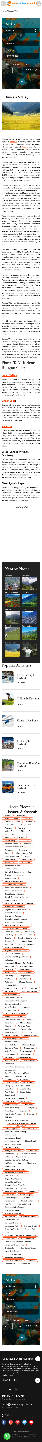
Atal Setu (8, 1163)
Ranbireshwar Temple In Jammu (17, 925)
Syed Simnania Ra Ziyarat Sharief (17, 1120)
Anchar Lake (9, 973)
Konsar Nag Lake (11, 1129)
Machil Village (25, 1023)
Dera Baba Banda (11, 1223)
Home (4, 11)
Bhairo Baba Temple (28, 1217)
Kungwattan (28, 1105)
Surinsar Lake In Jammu (14, 900)
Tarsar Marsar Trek (12, 856)
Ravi (30, 935)
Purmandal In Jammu (13, 913)
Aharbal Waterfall (11, 1105)
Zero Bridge (9, 976)
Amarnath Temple (11, 844)
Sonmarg (20, 875)
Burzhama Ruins (11, 995)
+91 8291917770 (13, 1396)
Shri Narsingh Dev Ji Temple (15, 1188)
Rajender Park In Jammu (14, 922)
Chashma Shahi (27, 831)
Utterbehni (32, 1191)
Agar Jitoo (8, 1204)
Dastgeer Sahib (25, 976)
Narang (7, 1086)
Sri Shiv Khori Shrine (12, 1220)
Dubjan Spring (25, 1092)
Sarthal (7, 1157)
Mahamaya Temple (12, 932)
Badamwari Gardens (29, 991)
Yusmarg (24, 834)
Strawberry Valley (11, 1048)
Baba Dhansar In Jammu (14, 894)
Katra (27, 856)
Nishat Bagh (9, 960)
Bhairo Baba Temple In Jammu (16, 888)
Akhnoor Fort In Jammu (14, 907)
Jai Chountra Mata (12, 1210)
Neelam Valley (10, 859)
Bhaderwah (23, 850)
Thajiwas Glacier (24, 1057)
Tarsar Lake (9, 1101)
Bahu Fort (8, 938)
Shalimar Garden (11, 818)
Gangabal (8, 1057)
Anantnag (20, 837)
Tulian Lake (32, 1151)
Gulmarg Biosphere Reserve (15, 1039)
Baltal (7, 853)
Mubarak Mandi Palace (13, 947)
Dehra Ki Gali (30, 1229)
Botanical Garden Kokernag (15, 1132)
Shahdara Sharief (30, 1226)
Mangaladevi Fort (11, 1226)
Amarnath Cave (22, 1076)
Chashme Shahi (26, 966)
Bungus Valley (13, 11)
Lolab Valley (26, 1007)
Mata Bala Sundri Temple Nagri (16, 1160)
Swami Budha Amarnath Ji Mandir (18, 1242)
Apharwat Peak (24, 1026)
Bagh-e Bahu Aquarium (13, 1179)
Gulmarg (8, 875)
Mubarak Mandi (11, 869)
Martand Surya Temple (13, 1144)
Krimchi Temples (11, 1198)
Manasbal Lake (10, 1070)
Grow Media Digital (27, 1436)
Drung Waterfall (10, 1045)
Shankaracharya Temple (14, 988)
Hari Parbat (9, 969)
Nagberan (23, 1111)
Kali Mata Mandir (24, 1204)
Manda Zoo (26, 863)
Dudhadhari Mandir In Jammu (16, 919)
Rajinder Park (10, 1176)
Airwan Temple (21, 1157)
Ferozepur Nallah (11, 1035)
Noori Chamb (10, 1239)
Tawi (21, 935)
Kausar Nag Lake (11, 1095)
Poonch (29, 822)
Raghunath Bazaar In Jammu (16, 910)
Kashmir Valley (10, 878)
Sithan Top (33, 988)
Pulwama (8, 828)
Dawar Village (10, 1054)
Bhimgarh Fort (10, 863)
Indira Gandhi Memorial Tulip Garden (19, 963)
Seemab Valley (10, 1010)
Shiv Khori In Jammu (13, 916)
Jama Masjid (9, 834)
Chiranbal (30, 1114)
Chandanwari (29, 1048)
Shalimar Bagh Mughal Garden (16, 957)
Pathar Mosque (26, 973)
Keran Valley (9, 1023)
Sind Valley (9, 935)
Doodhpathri (9, 1079)
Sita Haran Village (23, 1086)
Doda (18, 822)
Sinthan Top (25, 1264)
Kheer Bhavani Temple (13, 998)
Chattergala (31, 1163)
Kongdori (28, 1032)
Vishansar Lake (11, 1061)
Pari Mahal (9, 979)
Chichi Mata (9, 1195)
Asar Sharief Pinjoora (13, 1114)
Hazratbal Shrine (11, 985)
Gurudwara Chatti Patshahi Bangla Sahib (20, 1235)
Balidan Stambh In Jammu (15, 881)
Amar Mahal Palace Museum (16, 1173)
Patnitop (8, 837)
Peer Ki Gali (9, 1092)
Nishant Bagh (10, 831)
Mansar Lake (10, 1201)
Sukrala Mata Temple (28, 1154)
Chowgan (31, 1261)
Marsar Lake (24, 1101)
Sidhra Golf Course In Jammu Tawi (18, 872)
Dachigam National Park (14, 847)
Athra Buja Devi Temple (14, 1257)
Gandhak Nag (25, 1089)
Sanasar (27, 844)
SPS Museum (10, 991)
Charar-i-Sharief (11, 1083)
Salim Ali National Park (13, 1004)
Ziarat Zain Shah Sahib (13, 1254)
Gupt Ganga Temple (28, 1248)
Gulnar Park (9, 1089)
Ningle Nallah (10, 1029)
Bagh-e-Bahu (10, 1166)
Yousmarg (24, 1079)
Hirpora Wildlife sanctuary (14, 1098)
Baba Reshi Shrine (12, 1032)
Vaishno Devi (10, 1217)
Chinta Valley (10, 1248)
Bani (19, 1163)
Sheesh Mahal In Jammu (14, 1207)
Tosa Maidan (28, 1083)
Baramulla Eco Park (12, 1042)
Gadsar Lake (26, 1054)
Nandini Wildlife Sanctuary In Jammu (19, 903)
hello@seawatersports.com (17, 1404)
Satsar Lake (9, 1064)
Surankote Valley (27, 1239)
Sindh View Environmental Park (17, 1073)
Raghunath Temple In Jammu (16, 951)
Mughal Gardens (25, 982)
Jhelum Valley (10, 840)
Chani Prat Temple (12, 1229)
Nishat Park (9, 1051)
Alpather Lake (26, 1029)
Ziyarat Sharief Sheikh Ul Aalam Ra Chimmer (22, 1124)
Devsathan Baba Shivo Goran (16, 1185)
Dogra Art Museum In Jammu (16, 929)
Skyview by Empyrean (13, 1213)
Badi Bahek (9, 1117)
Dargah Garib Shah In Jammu (16, 897)
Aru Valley (25, 840)
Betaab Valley (27, 859)
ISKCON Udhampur (28, 1201)
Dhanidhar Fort (10, 1232)
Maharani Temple (28, 1045)
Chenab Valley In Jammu (14, 885)
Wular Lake (9, 982)
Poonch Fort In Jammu (13, 891)
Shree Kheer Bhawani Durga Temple (18, 1067)
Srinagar (8, 815)
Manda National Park (13, 1182)
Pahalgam (21, 815)
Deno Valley (9, 1154)
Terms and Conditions (21, 1431)
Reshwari (8, 1026)
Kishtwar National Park (23, 853)
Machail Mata (10, 1264)
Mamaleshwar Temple (13, 1138)
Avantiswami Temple (12, 1108)
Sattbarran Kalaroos (12, 1020)
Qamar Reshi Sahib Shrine (15, 1013)
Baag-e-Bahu (27, 941)
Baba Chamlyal (26, 1195)
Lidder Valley (30, 932)
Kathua (7, 822)
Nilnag (7, 1076)
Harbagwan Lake (11, 1147)
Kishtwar (27, 818)
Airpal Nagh (9, 1111)
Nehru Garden (10, 1007)
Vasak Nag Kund (30, 1129)
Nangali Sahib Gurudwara (14, 1245)
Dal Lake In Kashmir (12, 954)
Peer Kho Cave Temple (27, 938)
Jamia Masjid (24, 969)
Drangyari (29, 1020)
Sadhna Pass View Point (14, 1017)
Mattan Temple (31, 1141)
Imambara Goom (30, 1035)
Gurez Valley (9, 825)
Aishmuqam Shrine (12, 1141)
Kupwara (21, 828)
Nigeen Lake (9, 966)
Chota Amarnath (26, 1051)
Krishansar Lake (29, 1061)
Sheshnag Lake (11, 1135)
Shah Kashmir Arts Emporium (16, 1001)
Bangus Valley (26, 825)
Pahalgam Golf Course (13, 1151)
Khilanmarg (9, 850)
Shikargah (30, 1108)
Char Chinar (23, 979)
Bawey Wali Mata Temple (14, 1169)
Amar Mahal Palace (12, 866)
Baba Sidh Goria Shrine (14, 1191)
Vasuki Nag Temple (12, 1251)
